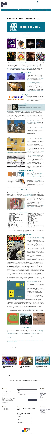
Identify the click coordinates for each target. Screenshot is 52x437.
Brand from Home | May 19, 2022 (25, 367)
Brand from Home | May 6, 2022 (41, 367)
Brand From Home (43, 391)
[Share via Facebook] (7, 347)
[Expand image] (11, 43)
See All (49, 354)
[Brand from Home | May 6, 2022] (42, 361)
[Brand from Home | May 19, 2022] (26, 361)
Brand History (42, 392)
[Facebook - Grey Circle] (4, 409)
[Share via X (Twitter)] (10, 347)
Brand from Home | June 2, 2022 (8, 367)
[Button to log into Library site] (38, 2)
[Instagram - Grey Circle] (3, 409)
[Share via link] (15, 347)
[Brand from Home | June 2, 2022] (9, 361)
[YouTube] (8, 409)
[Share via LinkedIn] (12, 347)
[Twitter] (6, 409)
